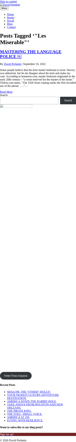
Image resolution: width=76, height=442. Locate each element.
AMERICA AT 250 (18, 417)
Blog (10, 23)
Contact (11, 27)
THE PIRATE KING (19, 410)
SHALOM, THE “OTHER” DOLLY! (29, 391)
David (10, 20)
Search (4, 95)
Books (10, 17)
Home (10, 14)
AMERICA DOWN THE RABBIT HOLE (32, 401)
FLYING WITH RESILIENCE (25, 420)
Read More (6, 91)
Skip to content (8, 1)
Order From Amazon (15, 375)
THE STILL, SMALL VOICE (24, 414)
